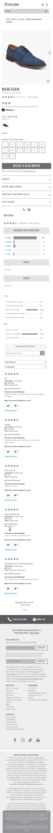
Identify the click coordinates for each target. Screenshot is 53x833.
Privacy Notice (43, 818)
